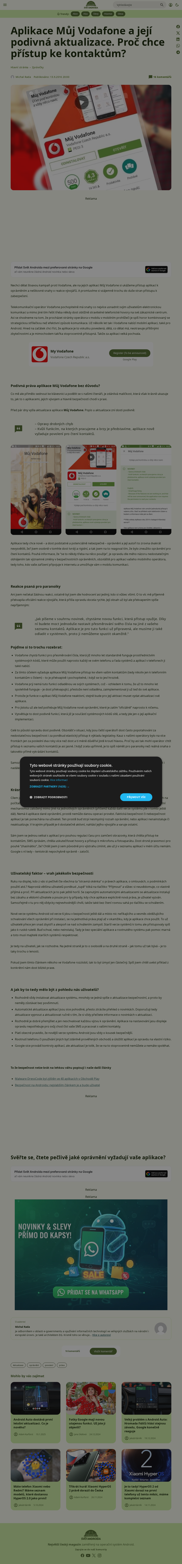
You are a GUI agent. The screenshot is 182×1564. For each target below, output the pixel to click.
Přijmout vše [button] (136, 797)
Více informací (59, 780)
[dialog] (91, 782)
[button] (91, 786)
